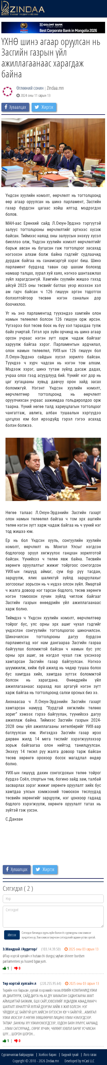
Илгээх (12, 934)
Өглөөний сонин (30, 88)
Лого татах (90, 1054)
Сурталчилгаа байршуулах (17, 1054)
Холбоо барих (48, 1054)
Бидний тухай (69, 1054)
